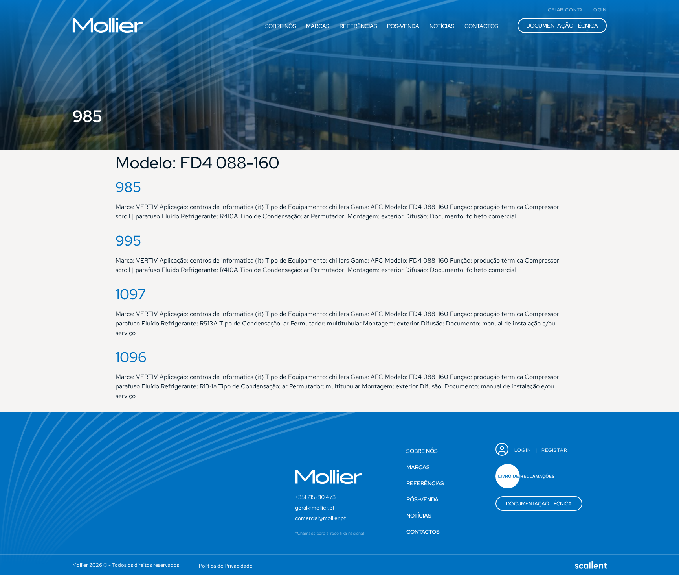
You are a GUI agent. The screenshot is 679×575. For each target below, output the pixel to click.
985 (128, 186)
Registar (554, 450)
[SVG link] (107, 25)
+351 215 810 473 (315, 497)
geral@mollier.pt (314, 507)
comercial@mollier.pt (320, 517)
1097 (131, 294)
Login (523, 450)
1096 (131, 357)
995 (128, 240)
